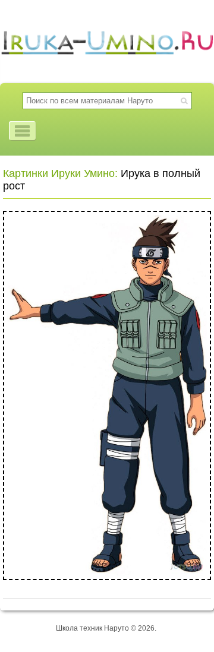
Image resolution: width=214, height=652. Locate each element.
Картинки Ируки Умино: (60, 173)
